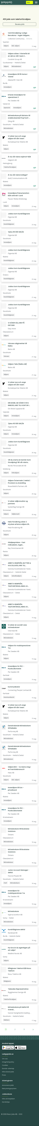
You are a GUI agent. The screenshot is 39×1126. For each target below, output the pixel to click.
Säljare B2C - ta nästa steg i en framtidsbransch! (19, 768)
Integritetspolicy (8, 1062)
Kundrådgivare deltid (16, 929)
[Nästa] (33, 1029)
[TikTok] (14, 1108)
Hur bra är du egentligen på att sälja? (19, 949)
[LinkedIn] (6, 1108)
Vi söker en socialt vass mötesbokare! (17, 626)
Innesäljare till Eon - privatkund (16, 788)
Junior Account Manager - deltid (18, 871)
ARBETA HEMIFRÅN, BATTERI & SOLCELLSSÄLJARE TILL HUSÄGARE (19, 564)
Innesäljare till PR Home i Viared (17, 75)
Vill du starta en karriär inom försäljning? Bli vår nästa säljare (19, 461)
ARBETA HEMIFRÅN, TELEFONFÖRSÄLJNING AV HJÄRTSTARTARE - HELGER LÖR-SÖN (18, 585)
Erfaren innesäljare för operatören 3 (17, 96)
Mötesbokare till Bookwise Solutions (18, 830)
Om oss (5, 1059)
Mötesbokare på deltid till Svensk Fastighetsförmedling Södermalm (18, 1008)
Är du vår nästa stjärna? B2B (19, 157)
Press (4, 1075)
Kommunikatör (14, 687)
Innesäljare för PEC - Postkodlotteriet (16, 667)
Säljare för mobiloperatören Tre (19, 646)
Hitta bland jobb (8, 1072)
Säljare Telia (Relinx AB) (17, 364)
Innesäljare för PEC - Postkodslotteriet (16, 809)
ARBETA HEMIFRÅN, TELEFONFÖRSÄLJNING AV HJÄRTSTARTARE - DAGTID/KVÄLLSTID (18, 605)
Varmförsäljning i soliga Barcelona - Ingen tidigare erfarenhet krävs (18, 34)
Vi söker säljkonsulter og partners (18, 502)
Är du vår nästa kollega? (18, 175)
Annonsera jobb (8, 1085)
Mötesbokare (13, 911)
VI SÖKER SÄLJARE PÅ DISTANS (16, 324)
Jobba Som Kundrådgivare (19, 214)
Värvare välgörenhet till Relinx (17, 344)
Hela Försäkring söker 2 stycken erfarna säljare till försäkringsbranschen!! (18, 523)
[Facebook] (10, 1108)
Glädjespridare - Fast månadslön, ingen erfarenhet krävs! (16, 543)
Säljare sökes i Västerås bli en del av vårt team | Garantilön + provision (19, 54)
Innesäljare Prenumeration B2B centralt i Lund (18, 194)
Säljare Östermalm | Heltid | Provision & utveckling (19, 481)
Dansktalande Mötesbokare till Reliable (19, 726)
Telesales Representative (18, 989)
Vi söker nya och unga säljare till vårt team (17, 137)
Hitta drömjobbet (8, 1099)
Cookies (5, 1065)
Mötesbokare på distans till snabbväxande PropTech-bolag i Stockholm (19, 116)
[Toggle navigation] (36, 2)
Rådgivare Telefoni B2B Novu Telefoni (19, 969)
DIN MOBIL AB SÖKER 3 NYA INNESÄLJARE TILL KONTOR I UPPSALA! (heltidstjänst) (18, 404)
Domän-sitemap (8, 1068)
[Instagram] (2, 1108)
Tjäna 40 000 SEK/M (16, 423)
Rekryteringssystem (9, 1088)
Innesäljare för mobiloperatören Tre (16, 892)
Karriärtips (6, 1102)
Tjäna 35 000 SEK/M (16, 232)
